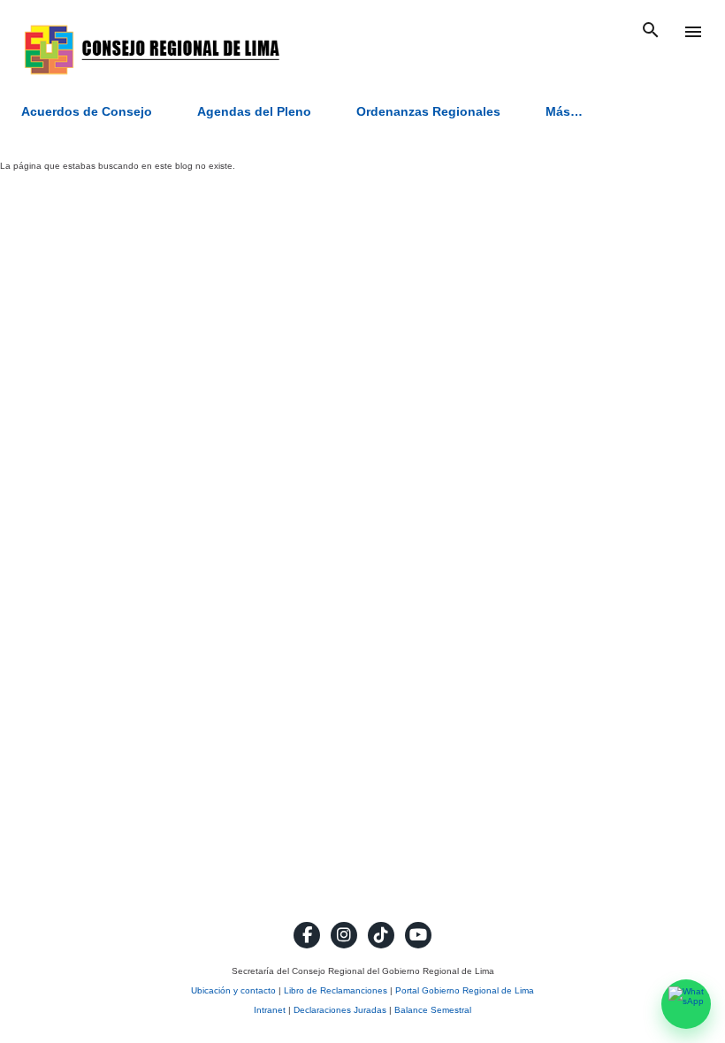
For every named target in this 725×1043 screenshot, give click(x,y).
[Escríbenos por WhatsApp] (686, 1004)
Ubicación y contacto (233, 990)
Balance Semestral (432, 1010)
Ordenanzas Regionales (428, 111)
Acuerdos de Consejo (86, 111)
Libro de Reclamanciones (335, 990)
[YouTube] (418, 935)
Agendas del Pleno (254, 111)
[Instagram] (344, 935)
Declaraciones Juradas (340, 1010)
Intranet (270, 1010)
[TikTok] (381, 935)
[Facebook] (307, 935)
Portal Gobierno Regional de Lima (464, 990)
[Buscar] (650, 31)
